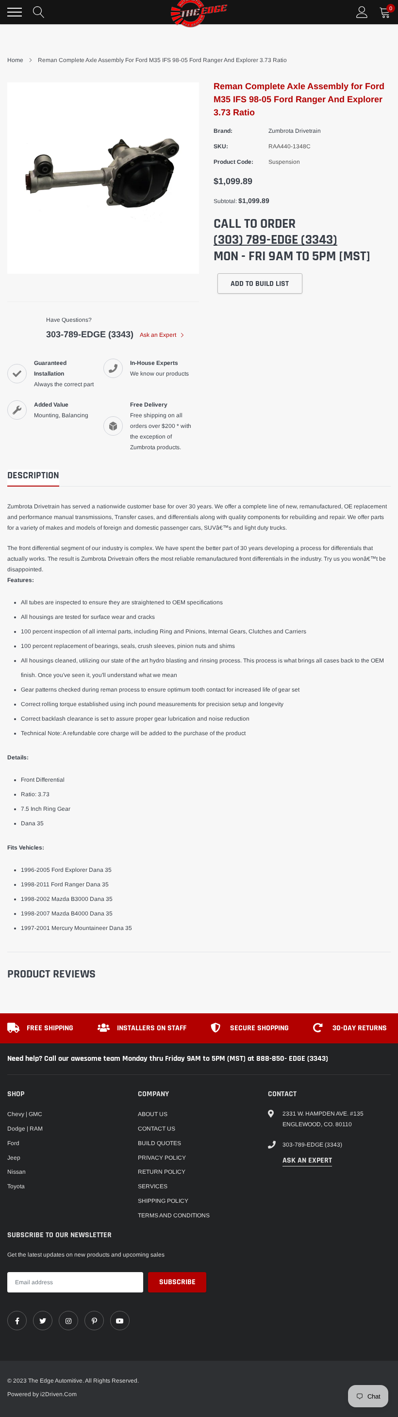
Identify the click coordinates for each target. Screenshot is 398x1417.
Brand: (223, 130)
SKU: (221, 146)
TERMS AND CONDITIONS (174, 1215)
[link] (17, 1320)
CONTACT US (156, 1128)
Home (15, 60)
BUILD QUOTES (159, 1143)
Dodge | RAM (25, 1128)
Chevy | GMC (24, 1114)
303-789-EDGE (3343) (89, 334)
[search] (39, 12)
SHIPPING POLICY (163, 1200)
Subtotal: (225, 201)
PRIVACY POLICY (162, 1157)
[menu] (14, 12)
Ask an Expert (159, 334)
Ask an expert (307, 1160)
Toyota (16, 1186)
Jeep (13, 1157)
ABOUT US (152, 1114)
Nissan (16, 1171)
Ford (13, 1143)
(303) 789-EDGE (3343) (275, 240)
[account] (362, 12)
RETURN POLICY (161, 1171)
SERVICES (152, 1186)
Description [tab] (33, 476)
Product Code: (233, 161)
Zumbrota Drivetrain (294, 130)
